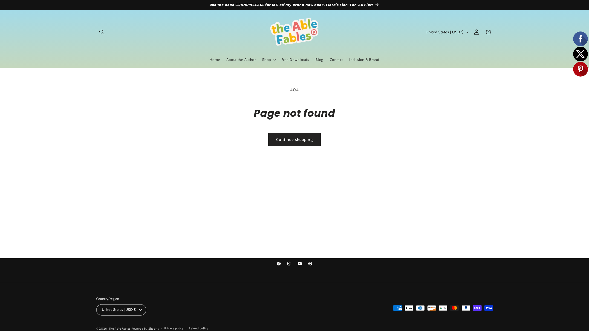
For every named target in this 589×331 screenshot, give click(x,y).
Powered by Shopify (145, 328)
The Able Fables (119, 328)
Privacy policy (174, 328)
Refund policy (198, 328)
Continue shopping (294, 139)
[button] (102, 32)
